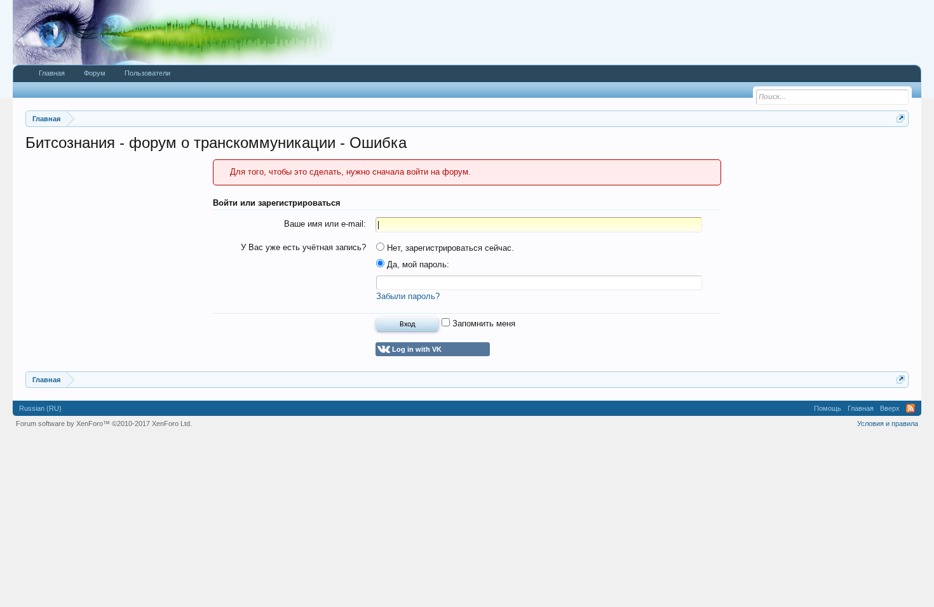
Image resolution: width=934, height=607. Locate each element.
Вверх (890, 408)
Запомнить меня (482, 323)
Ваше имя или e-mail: (325, 224)
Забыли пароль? (408, 296)
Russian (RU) (40, 408)
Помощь (827, 408)
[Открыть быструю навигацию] (901, 118)
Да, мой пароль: (416, 264)
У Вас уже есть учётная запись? (303, 247)
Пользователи (147, 73)
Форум (94, 73)
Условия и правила (887, 423)
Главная (52, 73)
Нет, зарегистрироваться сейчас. (449, 248)
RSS (910, 408)
